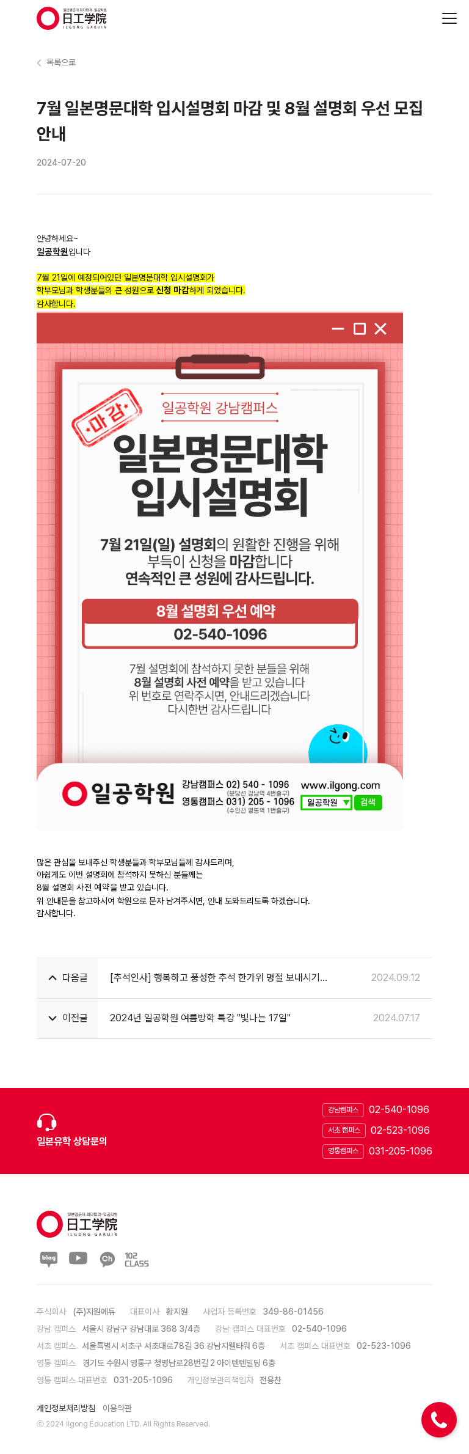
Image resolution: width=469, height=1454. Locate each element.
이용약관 (117, 1408)
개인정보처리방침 (66, 1408)
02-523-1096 (400, 1130)
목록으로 (61, 62)
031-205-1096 (400, 1151)
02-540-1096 (399, 1109)
